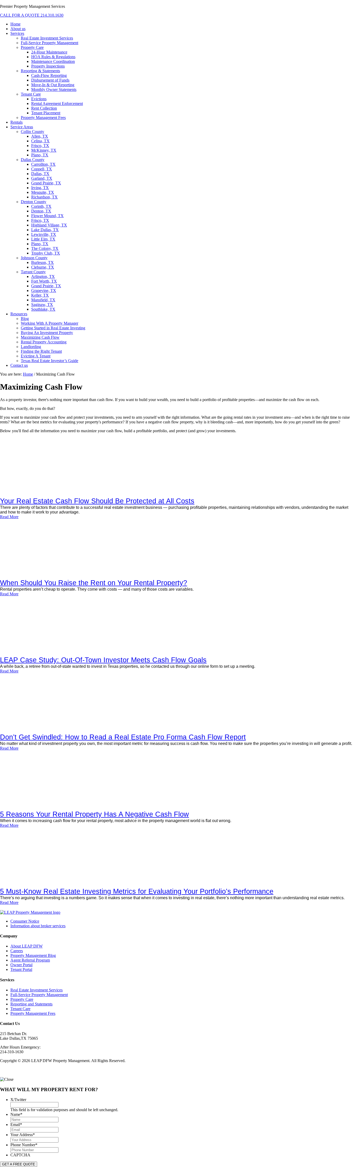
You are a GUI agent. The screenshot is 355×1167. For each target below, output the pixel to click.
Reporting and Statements (31, 1004)
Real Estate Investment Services (36, 990)
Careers (16, 951)
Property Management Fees (32, 1013)
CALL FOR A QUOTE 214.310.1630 (31, 15)
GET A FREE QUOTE (18, 1164)
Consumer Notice (24, 921)
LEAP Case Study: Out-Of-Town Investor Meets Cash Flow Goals (103, 660)
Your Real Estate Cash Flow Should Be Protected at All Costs (97, 501)
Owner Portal (21, 965)
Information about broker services (37, 926)
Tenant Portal (21, 969)
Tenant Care (20, 1008)
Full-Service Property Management (39, 994)
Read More (9, 517)
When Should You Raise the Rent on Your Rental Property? (93, 583)
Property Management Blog (33, 955)
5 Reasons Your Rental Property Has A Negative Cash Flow (94, 814)
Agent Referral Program (30, 960)
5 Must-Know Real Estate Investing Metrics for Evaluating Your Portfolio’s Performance (136, 891)
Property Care (21, 999)
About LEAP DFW (26, 946)
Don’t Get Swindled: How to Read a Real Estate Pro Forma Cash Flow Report (123, 737)
